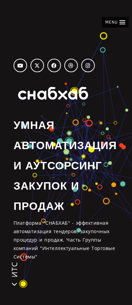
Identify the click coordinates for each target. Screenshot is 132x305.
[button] (115, 22)
